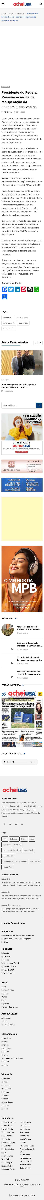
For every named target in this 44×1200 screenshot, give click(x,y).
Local (3, 987)
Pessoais (5, 1062)
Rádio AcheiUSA (7, 970)
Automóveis (6, 1038)
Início (6, 1184)
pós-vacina (23, 323)
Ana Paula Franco (8, 1122)
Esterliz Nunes (7, 1156)
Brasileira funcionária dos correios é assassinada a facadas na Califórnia (28, 674)
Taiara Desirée (25, 1165)
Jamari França (25, 1122)
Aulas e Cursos (7, 1102)
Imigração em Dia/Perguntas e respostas (17, 935)
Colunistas (7, 1118)
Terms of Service (35, 1184)
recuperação (8, 329)
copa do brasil (8, 856)
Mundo (4, 997)
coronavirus (35, 861)
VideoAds (6, 1074)
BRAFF (24, 839)
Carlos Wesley (6, 1136)
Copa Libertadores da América (15, 861)
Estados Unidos (7, 990)
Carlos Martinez (7, 1132)
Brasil (3, 1000)
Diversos (4, 1099)
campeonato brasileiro (12, 850)
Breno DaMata (7, 1129)
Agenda (4, 1021)
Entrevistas (6, 956)
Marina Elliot (24, 1136)
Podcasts (6, 948)
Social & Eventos (8, 1025)
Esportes (5, 1004)
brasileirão (18, 844)
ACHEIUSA (8, 112)
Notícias (4, 942)
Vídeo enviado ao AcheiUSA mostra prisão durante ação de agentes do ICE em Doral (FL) (21, 898)
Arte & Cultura (9, 1013)
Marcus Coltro (25, 1132)
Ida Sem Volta (6, 1166)
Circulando (5, 1139)
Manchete (16, 905)
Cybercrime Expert (8, 1142)
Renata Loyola (25, 1158)
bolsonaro (14, 839)
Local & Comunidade (13, 923)
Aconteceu (5, 1018)
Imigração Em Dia (8, 1169)
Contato (22, 1187)
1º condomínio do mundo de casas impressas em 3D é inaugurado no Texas (29, 660)
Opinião (23, 1142)
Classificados (9, 1034)
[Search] (41, 4)
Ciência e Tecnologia (9, 1007)
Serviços (4, 1055)
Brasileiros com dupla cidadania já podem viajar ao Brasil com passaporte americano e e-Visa (22, 885)
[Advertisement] (22, 49)
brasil (32, 839)
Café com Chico (7, 973)
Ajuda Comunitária (8, 966)
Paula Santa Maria (27, 1146)
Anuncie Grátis (14, 1184)
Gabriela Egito (6, 1163)
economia (7, 317)
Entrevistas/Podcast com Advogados (16, 939)
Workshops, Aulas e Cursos (12, 1058)
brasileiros (7, 844)
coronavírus (7, 867)
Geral (11, 13)
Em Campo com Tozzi (10, 963)
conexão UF (28, 850)
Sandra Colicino (26, 1161)
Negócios (20, 13)
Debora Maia (6, 1146)
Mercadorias (6, 1048)
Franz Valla (5, 1159)
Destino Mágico (7, 1149)
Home (3, 13)
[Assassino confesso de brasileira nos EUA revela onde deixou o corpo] (7, 630)
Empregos (5, 1045)
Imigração (5, 879)
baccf (5, 839)
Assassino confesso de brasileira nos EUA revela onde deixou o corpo (28, 629)
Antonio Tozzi (6, 1126)
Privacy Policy (24, 1184)
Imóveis (4, 1042)
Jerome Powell (8, 323)
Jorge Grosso (25, 1126)
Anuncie (4, 1065)
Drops (3, 1152)
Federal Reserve (22, 317)
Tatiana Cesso (25, 1168)
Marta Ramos (25, 1139)
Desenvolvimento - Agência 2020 (22, 1195)
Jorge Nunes (25, 1129)
